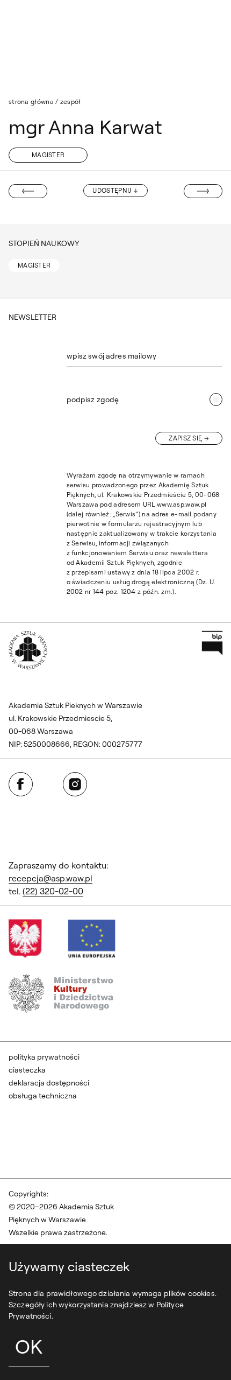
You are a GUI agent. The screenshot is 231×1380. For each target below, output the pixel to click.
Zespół (70, 101)
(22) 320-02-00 (53, 891)
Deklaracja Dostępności (49, 1083)
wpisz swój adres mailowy (111, 356)
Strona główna (31, 101)
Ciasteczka (27, 1070)
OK (28, 1346)
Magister (48, 155)
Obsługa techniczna (43, 1096)
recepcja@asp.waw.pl (50, 878)
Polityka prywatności (44, 1057)
